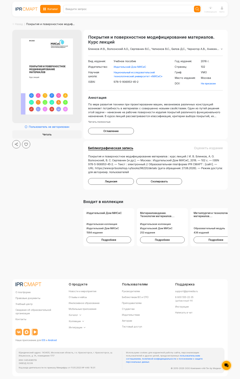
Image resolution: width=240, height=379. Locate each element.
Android (52, 340)
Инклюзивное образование (84, 303)
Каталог (53, 9)
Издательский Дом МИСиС (130, 66)
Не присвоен (208, 83)
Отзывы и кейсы (78, 297)
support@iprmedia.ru (186, 291)
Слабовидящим (210, 12)
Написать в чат (183, 312)
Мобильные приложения (82, 309)
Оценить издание (208, 148)
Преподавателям (132, 303)
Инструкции (182, 306)
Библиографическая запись (110, 148)
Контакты (21, 319)
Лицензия (111, 181)
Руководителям (131, 291)
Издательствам (131, 314)
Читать (47, 134)
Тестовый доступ (132, 326)
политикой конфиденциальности (159, 358)
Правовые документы (28, 298)
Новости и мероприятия (82, 291)
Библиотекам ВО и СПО (135, 297)
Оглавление (111, 131)
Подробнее (108, 239)
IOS (43, 340)
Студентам (128, 309)
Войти (221, 12)
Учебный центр (24, 304)
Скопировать (159, 181)
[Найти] (197, 9)
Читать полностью (99, 121)
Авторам (127, 320)
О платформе (23, 292)
